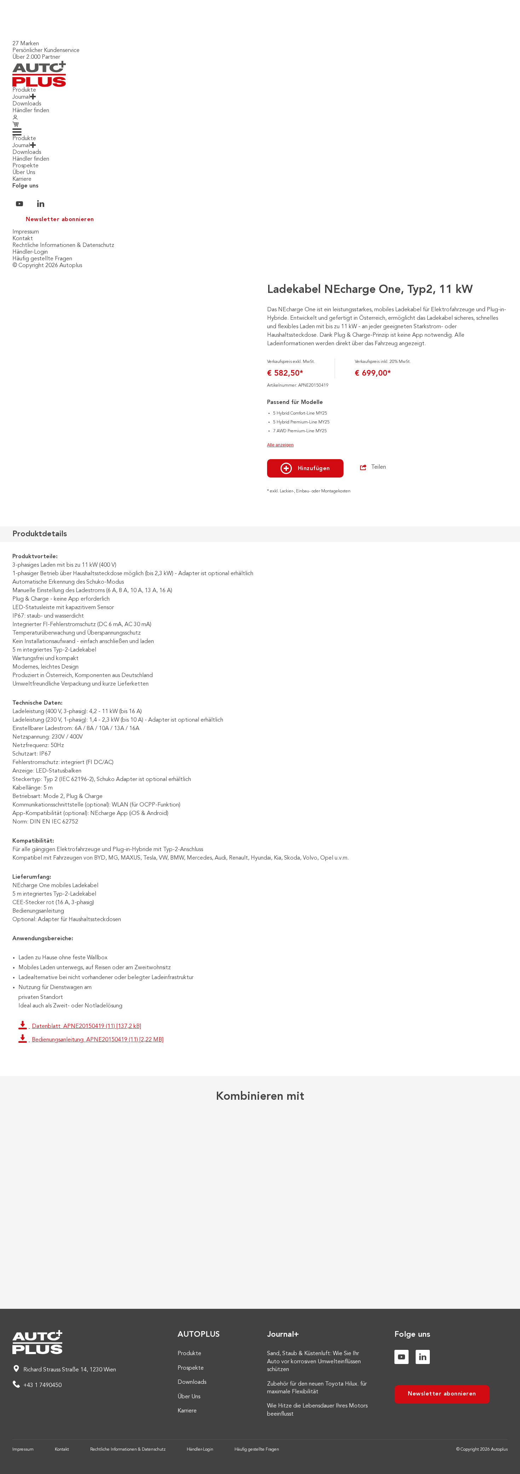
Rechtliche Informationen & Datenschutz (63, 245)
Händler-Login (30, 252)
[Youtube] (401, 1357)
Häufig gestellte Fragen (42, 259)
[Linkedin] (423, 1357)
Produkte (24, 90)
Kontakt (22, 239)
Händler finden (30, 111)
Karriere (21, 179)
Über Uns (23, 172)
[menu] (17, 131)
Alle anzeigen (280, 445)
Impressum (25, 232)
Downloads (26, 104)
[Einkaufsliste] (16, 125)
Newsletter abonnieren (60, 219)
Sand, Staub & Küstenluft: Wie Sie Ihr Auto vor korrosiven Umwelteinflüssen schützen (314, 1361)
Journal (21, 97)
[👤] (15, 118)
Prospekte (25, 166)
